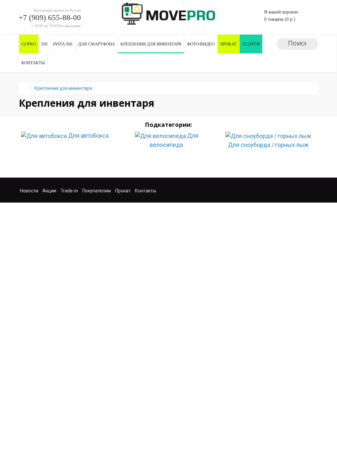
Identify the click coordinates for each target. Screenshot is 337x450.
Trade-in (69, 190)
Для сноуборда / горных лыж (268, 144)
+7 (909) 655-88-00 (50, 18)
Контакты (33, 62)
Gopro (29, 44)
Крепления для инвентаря (150, 44)
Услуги (251, 44)
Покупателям (96, 190)
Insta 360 (62, 44)
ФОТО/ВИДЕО (201, 44)
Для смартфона (96, 44)
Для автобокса (88, 135)
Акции (49, 190)
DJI (44, 44)
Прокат (228, 44)
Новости (29, 190)
